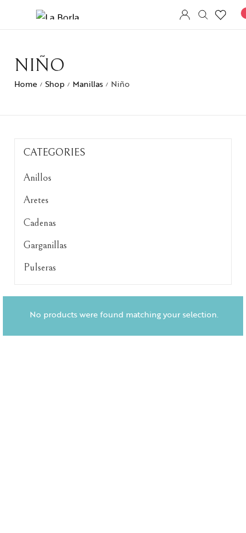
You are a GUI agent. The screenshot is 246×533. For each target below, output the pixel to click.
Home (25, 84)
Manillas (88, 84)
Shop (55, 84)
